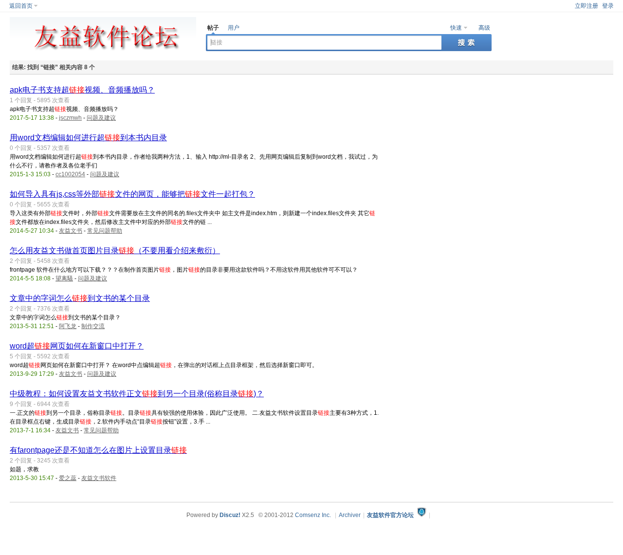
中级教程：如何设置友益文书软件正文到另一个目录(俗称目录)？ (137, 393)
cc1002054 (70, 174)
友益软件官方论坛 (390, 515)
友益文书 (70, 230)
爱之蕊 (67, 478)
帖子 (213, 27)
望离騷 (64, 278)
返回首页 (21, 5)
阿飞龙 (67, 326)
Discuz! (230, 515)
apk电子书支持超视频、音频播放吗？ (82, 90)
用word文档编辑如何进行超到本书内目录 (88, 137)
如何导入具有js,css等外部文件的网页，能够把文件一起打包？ (132, 194)
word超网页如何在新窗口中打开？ (77, 346)
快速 (456, 27)
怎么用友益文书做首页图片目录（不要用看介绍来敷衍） (115, 250)
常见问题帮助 (104, 230)
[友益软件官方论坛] (103, 53)
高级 (484, 27)
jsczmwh (70, 117)
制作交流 (93, 326)
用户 (233, 27)
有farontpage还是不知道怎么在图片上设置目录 (98, 450)
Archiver (350, 515)
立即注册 (586, 5)
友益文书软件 (98, 478)
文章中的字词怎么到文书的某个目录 (80, 298)
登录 (608, 5)
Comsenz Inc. (313, 515)
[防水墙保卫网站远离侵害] (421, 515)
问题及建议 (101, 117)
